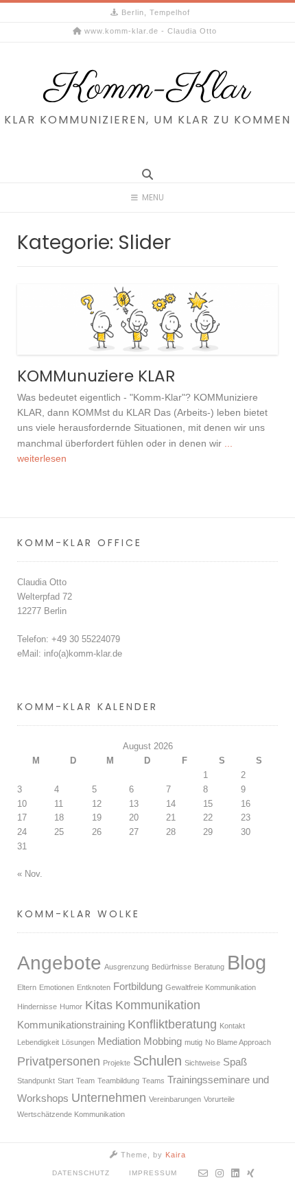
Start (65, 1080)
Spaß (235, 1062)
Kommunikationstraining (71, 1025)
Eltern (26, 987)
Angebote (59, 963)
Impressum (153, 1173)
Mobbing (162, 1041)
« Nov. (30, 874)
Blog (246, 962)
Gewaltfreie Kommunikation (210, 987)
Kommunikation (157, 1005)
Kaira (175, 1155)
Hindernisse (37, 1006)
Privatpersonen (58, 1061)
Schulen (157, 1060)
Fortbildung (138, 986)
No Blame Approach (238, 1042)
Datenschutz (81, 1173)
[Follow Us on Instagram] (219, 1173)
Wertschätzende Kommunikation (71, 1114)
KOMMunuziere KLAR (96, 376)
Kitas (99, 1005)
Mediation (119, 1041)
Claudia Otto (42, 582)
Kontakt (232, 1026)
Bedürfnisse (171, 967)
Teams (153, 1080)
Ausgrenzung (126, 967)
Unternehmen (108, 1098)
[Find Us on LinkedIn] (235, 1173)
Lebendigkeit (38, 1042)
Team (85, 1080)
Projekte (116, 1063)
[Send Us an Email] (203, 1173)
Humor (71, 1006)
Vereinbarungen (175, 1099)
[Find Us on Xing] (251, 1173)
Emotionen (56, 987)
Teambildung (118, 1080)
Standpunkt (36, 1080)
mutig (193, 1042)
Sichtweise (202, 1063)
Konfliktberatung (172, 1024)
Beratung (209, 967)
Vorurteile (219, 1099)
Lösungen (78, 1042)
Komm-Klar (147, 89)
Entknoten (93, 987)
